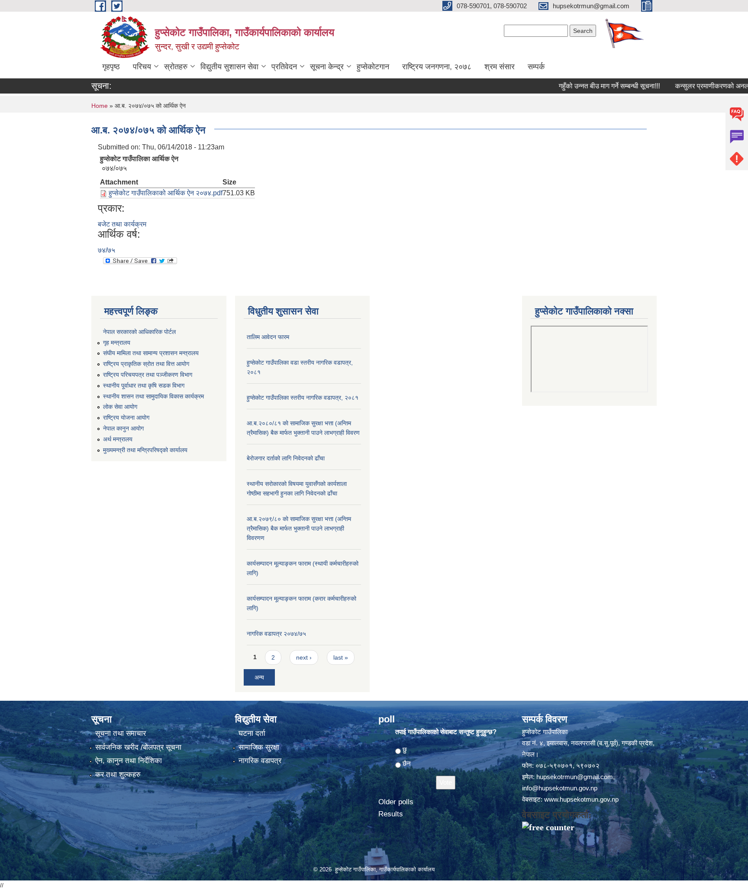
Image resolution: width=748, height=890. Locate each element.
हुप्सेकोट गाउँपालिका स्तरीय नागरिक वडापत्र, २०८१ (302, 397)
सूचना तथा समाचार (120, 733)
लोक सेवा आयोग (120, 406)
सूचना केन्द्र (327, 66)
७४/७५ (106, 250)
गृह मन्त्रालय (116, 342)
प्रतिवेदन (284, 66)
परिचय (142, 66)
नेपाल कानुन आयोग (123, 428)
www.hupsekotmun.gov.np (581, 799)
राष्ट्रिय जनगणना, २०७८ (436, 66)
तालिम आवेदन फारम (268, 336)
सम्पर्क (536, 66)
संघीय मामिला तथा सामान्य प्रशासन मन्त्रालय (151, 353)
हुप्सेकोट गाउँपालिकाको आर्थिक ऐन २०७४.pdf (165, 193)
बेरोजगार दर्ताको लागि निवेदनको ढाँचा (286, 458)
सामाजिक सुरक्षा (259, 747)
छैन (407, 763)
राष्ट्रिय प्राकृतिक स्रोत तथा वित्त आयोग (146, 363)
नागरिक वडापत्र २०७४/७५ (276, 633)
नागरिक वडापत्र (260, 761)
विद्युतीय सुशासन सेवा (229, 66)
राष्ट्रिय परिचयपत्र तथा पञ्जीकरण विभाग (147, 374)
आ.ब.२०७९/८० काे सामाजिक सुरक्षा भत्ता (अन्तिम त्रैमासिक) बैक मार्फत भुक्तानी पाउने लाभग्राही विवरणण (299, 528)
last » (340, 657)
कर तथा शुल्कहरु (118, 774)
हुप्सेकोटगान (373, 66)
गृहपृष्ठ (111, 66)
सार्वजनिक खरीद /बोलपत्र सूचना (138, 747)
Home (99, 105)
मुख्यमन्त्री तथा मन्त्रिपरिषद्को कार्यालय (145, 450)
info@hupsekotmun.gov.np (559, 788)
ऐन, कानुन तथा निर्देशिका (128, 761)
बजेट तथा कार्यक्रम (122, 224)
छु (405, 749)
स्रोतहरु (175, 66)
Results (390, 814)
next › (304, 657)
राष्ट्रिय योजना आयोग (126, 417)
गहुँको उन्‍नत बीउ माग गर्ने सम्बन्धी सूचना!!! (591, 86)
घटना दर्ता (252, 733)
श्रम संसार (499, 66)
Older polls (395, 802)
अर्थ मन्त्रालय (117, 439)
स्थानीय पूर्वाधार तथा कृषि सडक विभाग (143, 385)
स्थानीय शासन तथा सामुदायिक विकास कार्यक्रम (153, 396)
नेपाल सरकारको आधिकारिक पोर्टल (139, 331)
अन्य (259, 677)
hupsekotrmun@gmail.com (574, 776)
